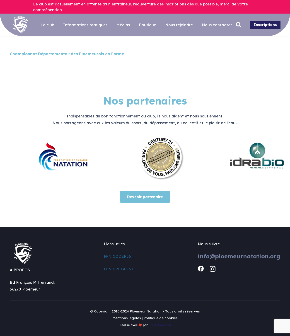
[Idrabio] (248, 158)
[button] (239, 24)
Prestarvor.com (160, 325)
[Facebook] (201, 269)
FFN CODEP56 (117, 256)
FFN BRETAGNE (119, 269)
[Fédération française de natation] (55, 158)
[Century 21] (151, 158)
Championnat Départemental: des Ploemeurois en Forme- (68, 53)
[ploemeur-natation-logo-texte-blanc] (20, 25)
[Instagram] (212, 269)
